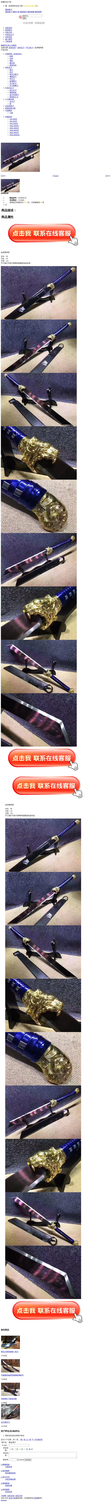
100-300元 (13, 119)
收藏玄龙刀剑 (6, 2)
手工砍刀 (29, 48)
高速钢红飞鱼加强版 (9, 1399)
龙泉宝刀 (20, 48)
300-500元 (13, 121)
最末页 (39, 1439)
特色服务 (6, 1489)
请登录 (26, 6)
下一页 (34, 1439)
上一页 (28, 1439)
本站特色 (8, 1492)
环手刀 (12, 79)
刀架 (11, 113)
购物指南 (6, 1464)
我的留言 (23, 12)
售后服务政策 (10, 1473)
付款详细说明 (10, 1479)
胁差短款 (13, 92)
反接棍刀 (13, 81)
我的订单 (16, 12)
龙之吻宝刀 (5, 1422)
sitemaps (4, 1500)
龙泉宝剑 (12, 48)
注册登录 (8, 1467)
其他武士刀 (14, 97)
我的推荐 (38, 12)
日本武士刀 (9, 88)
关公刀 (12, 101)
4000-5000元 (14, 133)
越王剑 (12, 63)
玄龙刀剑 (12, 1498)
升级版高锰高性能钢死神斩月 (12, 1375)
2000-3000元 (14, 128)
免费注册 (33, 6)
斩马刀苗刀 (14, 74)
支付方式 (6, 1477)
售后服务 (6, 1471)
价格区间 (8, 117)
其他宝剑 (13, 65)
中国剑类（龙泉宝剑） (14, 54)
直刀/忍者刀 (14, 95)
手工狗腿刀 (14, 85)
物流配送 (6, 1483)
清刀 (11, 72)
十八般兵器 (9, 99)
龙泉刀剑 (18, 1496)
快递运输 (8, 1485)
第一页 (23, 1439)
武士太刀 (13, 90)
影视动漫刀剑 (10, 108)
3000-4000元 (14, 130)
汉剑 (11, 58)
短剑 (11, 56)
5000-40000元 (15, 135)
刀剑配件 (8, 110)
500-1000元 (14, 123)
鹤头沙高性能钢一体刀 (9, 1352)
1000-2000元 (14, 126)
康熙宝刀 (13, 76)
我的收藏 (30, 12)
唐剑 (11, 61)
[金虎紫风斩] (20, 174)
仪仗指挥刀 (9, 106)
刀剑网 (3, 1496)
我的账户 (8, 9)
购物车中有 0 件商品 (8, 45)
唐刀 (11, 70)
